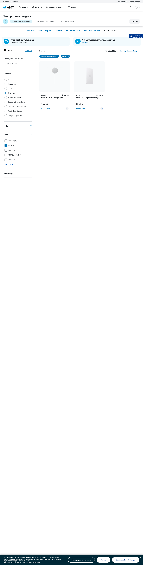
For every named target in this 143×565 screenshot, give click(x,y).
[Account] (137, 7)
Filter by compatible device (14, 59)
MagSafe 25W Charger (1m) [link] (52, 98)
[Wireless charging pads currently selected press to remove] (57, 56)
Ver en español (134, 2)
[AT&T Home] (8, 7)
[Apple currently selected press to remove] (68, 56)
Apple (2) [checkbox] (11, 145)
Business (14, 2)
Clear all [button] (28, 50)
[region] (54, 86)
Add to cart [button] (45, 109)
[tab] (31, 30)
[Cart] (131, 7)
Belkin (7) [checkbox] (11, 160)
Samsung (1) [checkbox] (12, 141)
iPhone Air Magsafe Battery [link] (87, 98)
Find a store (122, 2)
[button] (112, 51)
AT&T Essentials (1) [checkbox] (15, 155)
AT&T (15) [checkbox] (11, 150)
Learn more (85, 42)
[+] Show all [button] (9, 164)
